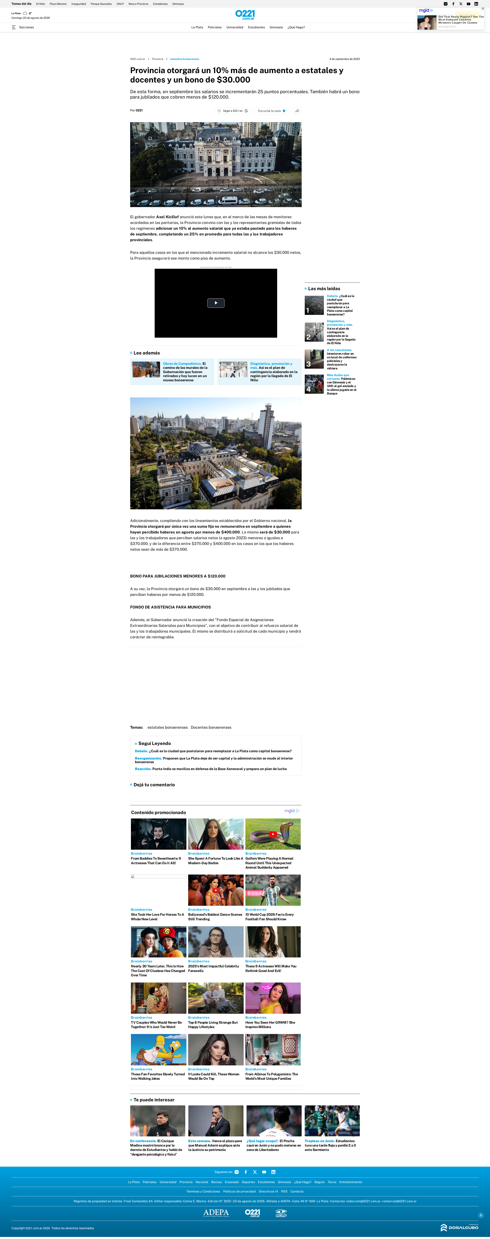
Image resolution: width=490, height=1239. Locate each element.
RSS (284, 1191)
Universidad (234, 27)
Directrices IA (268, 1191)
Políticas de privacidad (239, 1191)
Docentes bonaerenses (211, 727)
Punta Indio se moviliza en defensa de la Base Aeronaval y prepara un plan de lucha (211, 769)
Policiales (215, 27)
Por (136, 110)
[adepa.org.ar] (216, 1213)
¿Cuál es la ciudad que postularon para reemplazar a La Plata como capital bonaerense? (213, 751)
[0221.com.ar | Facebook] (453, 4)
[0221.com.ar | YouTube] (468, 4)
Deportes (248, 1182)
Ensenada (232, 1182)
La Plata (197, 27)
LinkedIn (273, 1172)
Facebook (245, 1172)
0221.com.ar (137, 58)
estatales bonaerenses (168, 727)
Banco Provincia (138, 3)
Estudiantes (160, 3)
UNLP (120, 3)
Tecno (332, 1182)
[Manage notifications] (481, 1215)
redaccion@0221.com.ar (363, 1201)
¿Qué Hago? (296, 27)
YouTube (264, 1172)
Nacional (202, 1182)
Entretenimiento (350, 1182)
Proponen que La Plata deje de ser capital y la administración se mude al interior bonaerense (214, 760)
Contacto (297, 1191)
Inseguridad (78, 3)
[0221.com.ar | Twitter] (461, 4)
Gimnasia (178, 3)
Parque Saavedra (101, 3)
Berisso (216, 1182)
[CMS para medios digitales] (460, 1228)
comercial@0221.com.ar (399, 1201)
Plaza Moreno (58, 3)
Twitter (255, 1172)
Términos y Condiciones (203, 1191)
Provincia (157, 58)
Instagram (236, 1172)
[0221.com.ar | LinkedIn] (476, 4)
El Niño (40, 3)
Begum (319, 1182)
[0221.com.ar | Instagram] (445, 4)
